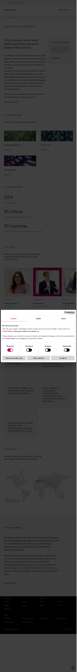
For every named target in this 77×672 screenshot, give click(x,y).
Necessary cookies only (14, 358)
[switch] (29, 350)
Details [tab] (38, 318)
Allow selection (38, 358)
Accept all (62, 358)
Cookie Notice (7, 331)
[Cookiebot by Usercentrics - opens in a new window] (66, 312)
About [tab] (63, 318)
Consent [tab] (13, 318)
